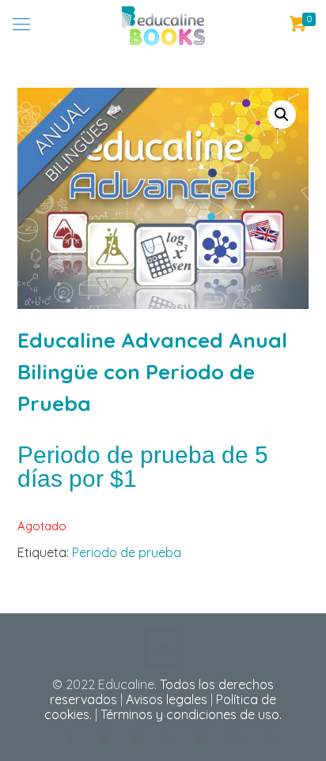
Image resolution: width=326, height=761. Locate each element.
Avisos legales (166, 699)
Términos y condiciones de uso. (191, 714)
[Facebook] (69, 737)
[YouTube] (169, 737)
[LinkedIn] (202, 737)
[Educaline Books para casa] (163, 23)
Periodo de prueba (126, 552)
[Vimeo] (135, 737)
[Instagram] (235, 737)
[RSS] (268, 737)
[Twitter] (102, 737)
